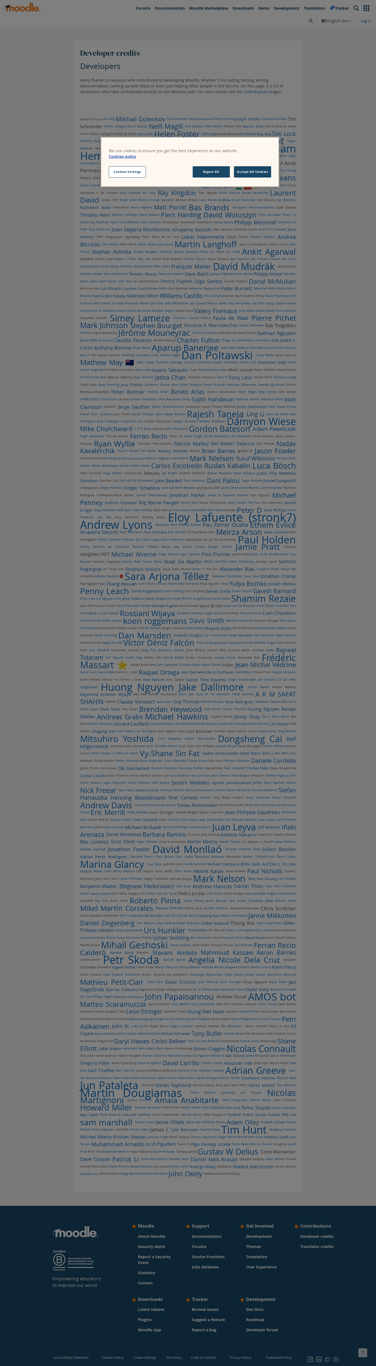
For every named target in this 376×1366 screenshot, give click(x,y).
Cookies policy (122, 156)
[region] (189, 162)
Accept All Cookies (252, 172)
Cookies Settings (127, 172)
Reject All (211, 172)
